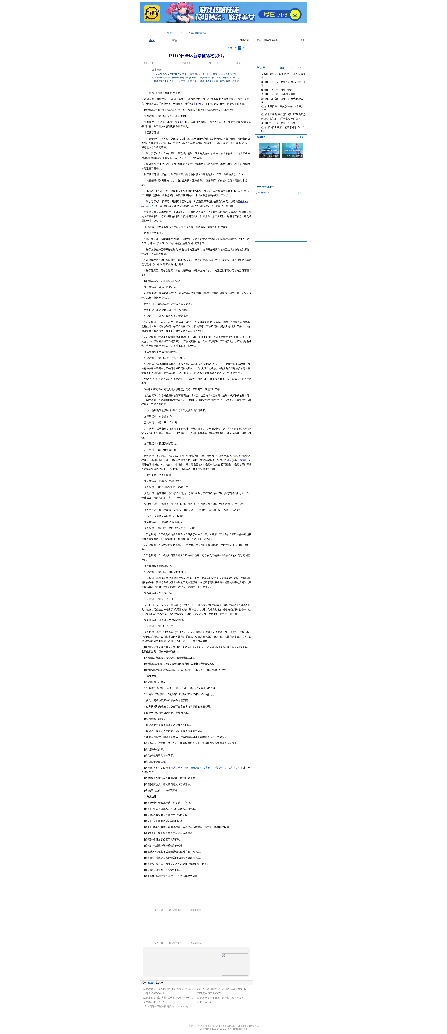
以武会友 (232, 767)
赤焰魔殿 (196, 767)
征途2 (170, 33)
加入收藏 (159, 910)
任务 (229, 460)
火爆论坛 (270, 27)
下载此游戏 (285, 27)
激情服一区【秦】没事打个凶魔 (278, 94)
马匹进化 (151, 206)
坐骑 (242, 201)
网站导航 (254, 1026)
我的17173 (171, 27)
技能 (197, 103)
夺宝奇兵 (208, 767)
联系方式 (234, 1026)
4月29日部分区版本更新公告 (158, 1006)
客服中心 (244, 1026)
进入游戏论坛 (175, 910)
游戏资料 (200, 27)
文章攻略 (214, 27)
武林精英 (178, 767)
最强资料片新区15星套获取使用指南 (280, 118)
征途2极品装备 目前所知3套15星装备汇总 (283, 114)
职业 (182, 122)
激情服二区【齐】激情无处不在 (278, 123)
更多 (301, 137)
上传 (296, 137)
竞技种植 (220, 767)
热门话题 (228, 27)
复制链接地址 (196, 910)
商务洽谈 (224, 1026)
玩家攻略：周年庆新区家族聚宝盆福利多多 (220, 997)
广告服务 (214, 1026)
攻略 (242, 460)
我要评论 (239, 63)
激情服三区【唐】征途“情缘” (277, 90)
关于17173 (194, 1026)
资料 (235, 460)
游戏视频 (242, 27)
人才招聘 (204, 1026)
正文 (152, 40)
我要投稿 (244, 40)
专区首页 (186, 27)
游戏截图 (256, 27)
